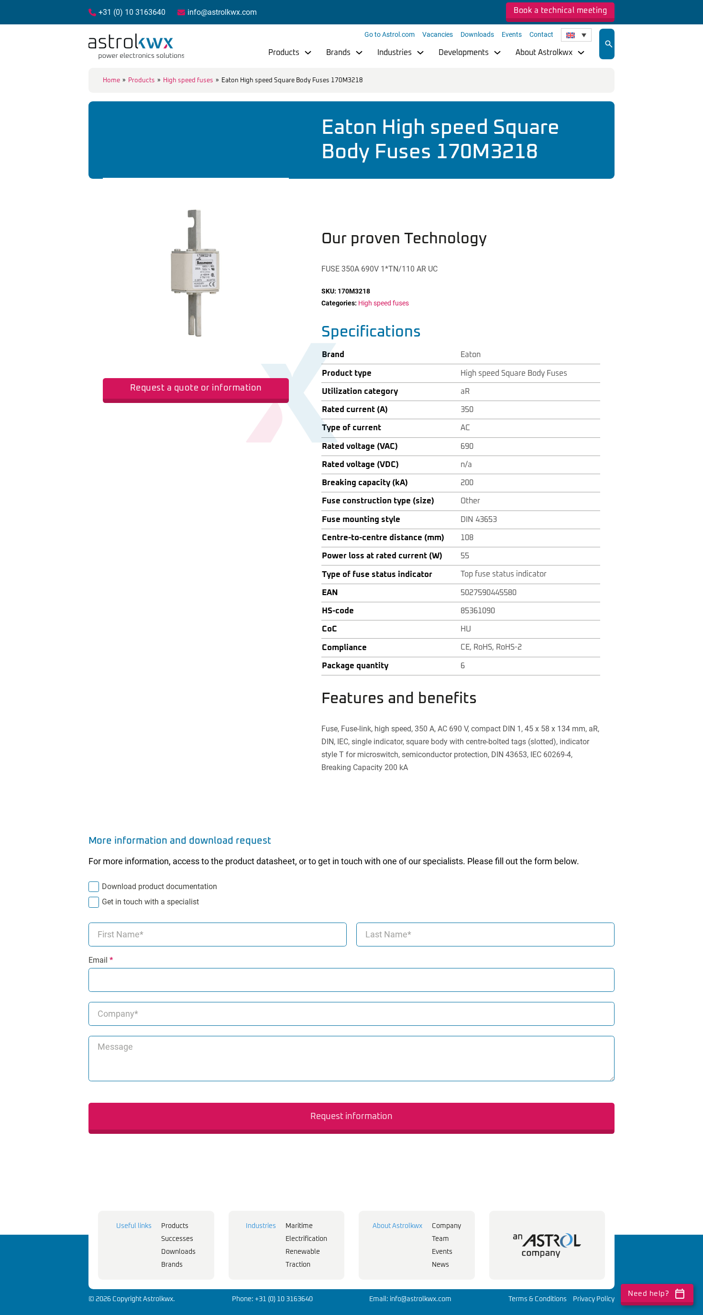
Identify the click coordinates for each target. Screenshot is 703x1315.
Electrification (306, 1239)
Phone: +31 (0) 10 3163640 (272, 1299)
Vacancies (437, 34)
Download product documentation (159, 886)
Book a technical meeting (560, 10)
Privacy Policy (594, 1299)
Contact (541, 34)
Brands (338, 52)
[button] (276, 190)
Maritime (299, 1226)
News (440, 1264)
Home (111, 80)
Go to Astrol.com (389, 34)
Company (446, 1226)
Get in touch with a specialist (150, 901)
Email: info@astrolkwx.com (410, 1299)
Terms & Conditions (537, 1299)
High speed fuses (188, 80)
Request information (351, 1116)
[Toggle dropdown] (308, 52)
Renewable (303, 1252)
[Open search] (608, 44)
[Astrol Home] (547, 1245)
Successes (177, 1239)
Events (512, 34)
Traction (298, 1264)
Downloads (477, 34)
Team (440, 1239)
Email (100, 960)
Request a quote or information (196, 388)
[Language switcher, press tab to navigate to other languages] (576, 35)
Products (283, 52)
